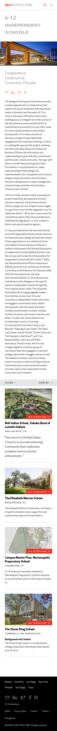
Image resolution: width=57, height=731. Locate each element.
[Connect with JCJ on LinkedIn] (15, 697)
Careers (45, 711)
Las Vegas (31, 681)
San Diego (20, 687)
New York (43, 681)
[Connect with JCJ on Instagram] (36, 697)
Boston (8, 681)
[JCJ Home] (20, 4)
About (7, 711)
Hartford (19, 681)
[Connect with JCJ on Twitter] (23, 697)
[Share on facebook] (25, 92)
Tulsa (30, 687)
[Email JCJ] (7, 697)
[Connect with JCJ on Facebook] (30, 697)
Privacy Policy (20, 711)
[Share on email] (6, 92)
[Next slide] (54, 52)
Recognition (10, 718)
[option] (28, 53)
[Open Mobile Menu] (44, 4)
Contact (33, 711)
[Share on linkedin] (13, 92)
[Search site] (51, 5)
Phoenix (9, 687)
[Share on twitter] (19, 92)
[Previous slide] (3, 52)
